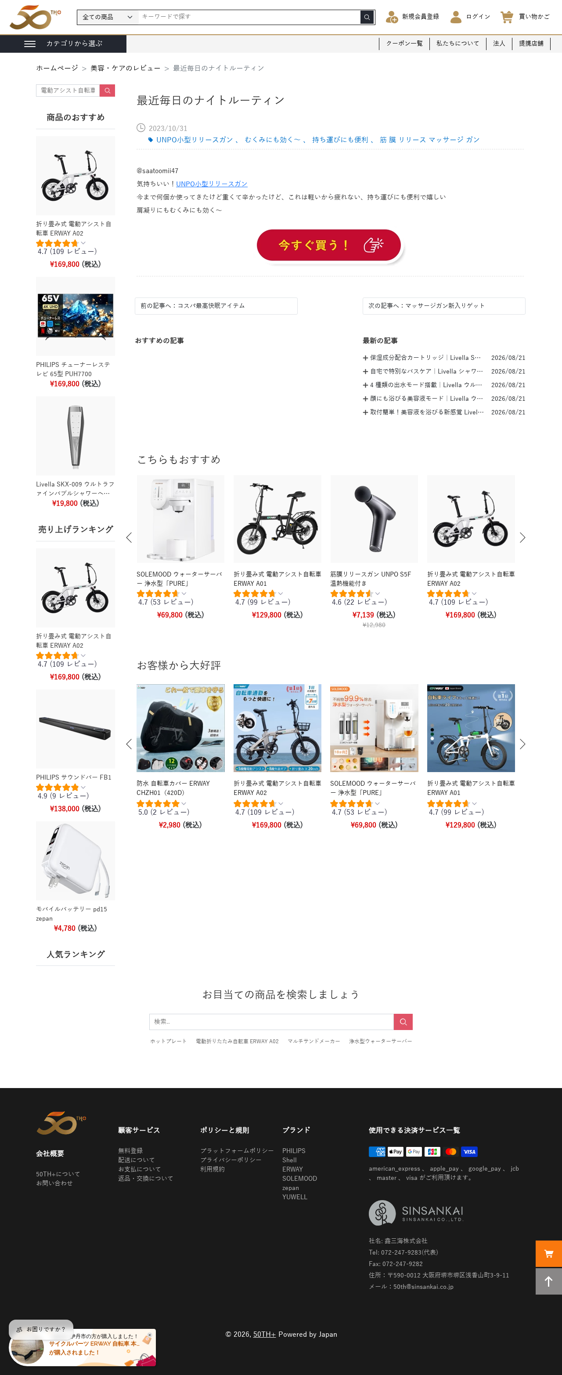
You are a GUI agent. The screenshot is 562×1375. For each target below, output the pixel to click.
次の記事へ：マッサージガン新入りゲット (426, 306)
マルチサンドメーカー (314, 1041)
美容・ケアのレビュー (125, 69)
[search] (367, 17)
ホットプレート (168, 1041)
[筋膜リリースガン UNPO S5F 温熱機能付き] (330, 246)
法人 (499, 43)
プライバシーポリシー (231, 1160)
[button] (129, 537)
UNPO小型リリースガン (212, 184)
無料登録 (130, 1151)
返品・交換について (145, 1178)
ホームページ (57, 69)
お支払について (139, 1169)
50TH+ (264, 1335)
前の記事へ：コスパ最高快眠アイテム (192, 306)
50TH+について (58, 1174)
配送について (136, 1160)
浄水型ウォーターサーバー (380, 1041)
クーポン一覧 (404, 43)
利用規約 (212, 1169)
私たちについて (457, 43)
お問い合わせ (54, 1183)
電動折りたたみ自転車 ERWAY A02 (237, 1041)
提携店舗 (531, 43)
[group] (75, 249)
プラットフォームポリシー (237, 1151)
